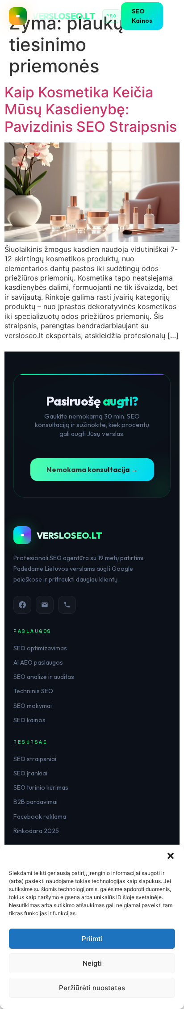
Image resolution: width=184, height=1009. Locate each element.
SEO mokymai (32, 706)
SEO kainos (29, 720)
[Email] (45, 605)
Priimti (92, 938)
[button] (170, 855)
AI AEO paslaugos (38, 662)
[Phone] (67, 605)
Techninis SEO (33, 691)
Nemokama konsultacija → (92, 469)
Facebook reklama (39, 816)
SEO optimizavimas (40, 648)
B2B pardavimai (35, 802)
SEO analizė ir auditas (43, 677)
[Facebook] (22, 605)
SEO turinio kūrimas (40, 787)
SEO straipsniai (34, 759)
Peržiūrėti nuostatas (92, 988)
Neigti (92, 963)
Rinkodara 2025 (36, 831)
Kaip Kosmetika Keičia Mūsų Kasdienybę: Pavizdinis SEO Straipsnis (90, 109)
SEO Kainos (142, 16)
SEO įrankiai (30, 773)
